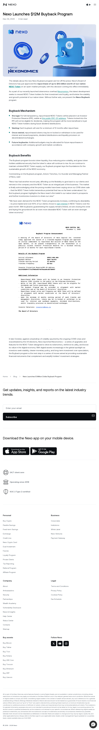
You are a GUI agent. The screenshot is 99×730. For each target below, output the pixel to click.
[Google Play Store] (43, 451)
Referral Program (9, 568)
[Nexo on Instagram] (66, 643)
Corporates (55, 521)
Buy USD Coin (8, 660)
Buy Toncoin (8, 664)
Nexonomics (63, 91)
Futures (6, 551)
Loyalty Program (9, 555)
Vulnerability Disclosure (12, 608)
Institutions (55, 525)
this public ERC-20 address (54, 118)
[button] (93, 724)
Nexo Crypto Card (10, 542)
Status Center (8, 621)
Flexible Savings (9, 525)
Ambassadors (8, 591)
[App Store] (16, 451)
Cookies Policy (56, 595)
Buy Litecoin (7, 677)
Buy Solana (7, 656)
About (5, 586)
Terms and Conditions (59, 586)
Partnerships (8, 599)
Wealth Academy (9, 603)
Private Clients (8, 559)
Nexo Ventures (56, 534)
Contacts (6, 625)
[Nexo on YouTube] (60, 643)
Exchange (7, 534)
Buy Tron (6, 652)
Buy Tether (7, 647)
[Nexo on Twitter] (53, 643)
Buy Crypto (7, 521)
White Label (55, 529)
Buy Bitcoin (7, 643)
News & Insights (9, 612)
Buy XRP (6, 673)
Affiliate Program (9, 572)
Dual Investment (9, 547)
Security (6, 595)
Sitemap (6, 629)
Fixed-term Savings (10, 529)
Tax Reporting (8, 564)
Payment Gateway (58, 538)
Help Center (7, 616)
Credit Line (7, 538)
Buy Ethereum (8, 669)
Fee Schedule (56, 599)
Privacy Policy (56, 591)
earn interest (62, 204)
